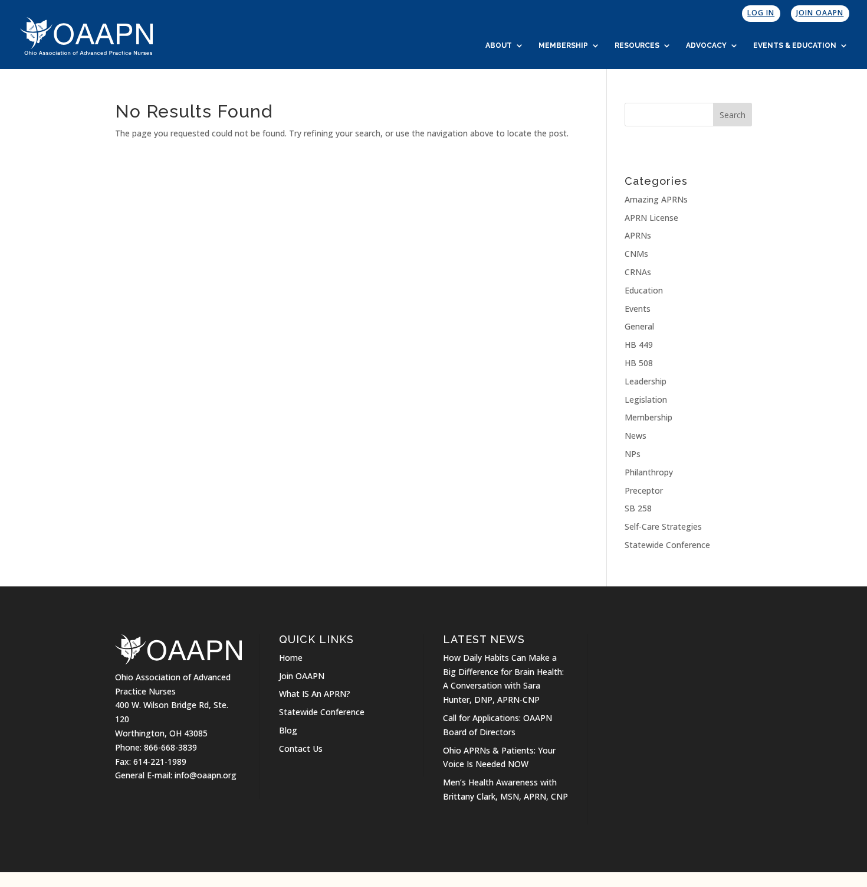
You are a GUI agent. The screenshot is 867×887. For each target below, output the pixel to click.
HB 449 (639, 344)
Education (644, 290)
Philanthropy (649, 472)
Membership (563, 45)
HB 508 (639, 363)
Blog (288, 730)
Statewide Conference (667, 544)
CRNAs (638, 272)
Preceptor (644, 490)
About (498, 45)
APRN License (651, 217)
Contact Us (301, 748)
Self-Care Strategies (663, 526)
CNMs (636, 253)
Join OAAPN (819, 13)
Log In (760, 13)
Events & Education (794, 45)
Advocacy (706, 45)
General (639, 326)
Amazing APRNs (656, 199)
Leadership (645, 381)
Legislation (646, 399)
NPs (633, 453)
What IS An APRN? (314, 693)
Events (638, 308)
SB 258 (638, 508)
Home (291, 657)
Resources (637, 45)
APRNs (638, 235)
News (635, 435)
